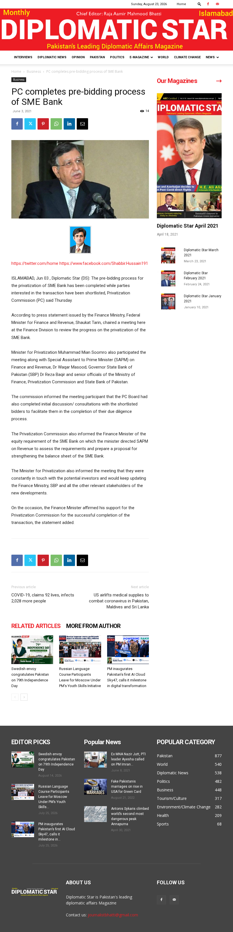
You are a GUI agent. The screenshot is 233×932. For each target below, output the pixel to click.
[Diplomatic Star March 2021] (168, 255)
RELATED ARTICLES (36, 626)
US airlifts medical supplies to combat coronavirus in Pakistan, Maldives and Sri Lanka (119, 600)
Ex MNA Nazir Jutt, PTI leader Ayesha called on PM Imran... (128, 759)
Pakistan (97, 57)
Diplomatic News (52, 57)
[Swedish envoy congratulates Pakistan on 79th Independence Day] (32, 649)
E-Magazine (139, 57)
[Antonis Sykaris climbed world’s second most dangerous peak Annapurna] (95, 814)
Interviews (23, 57)
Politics (117, 57)
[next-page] (24, 697)
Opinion (78, 57)
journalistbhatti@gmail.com (113, 915)
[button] (199, 4)
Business (34, 71)
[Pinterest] (43, 124)
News (210, 57)
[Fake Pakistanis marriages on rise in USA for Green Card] (95, 787)
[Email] (82, 124)
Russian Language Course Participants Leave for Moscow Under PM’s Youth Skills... (53, 797)
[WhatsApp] (56, 124)
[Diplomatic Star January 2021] (168, 301)
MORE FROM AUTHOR (93, 626)
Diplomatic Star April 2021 (188, 226)
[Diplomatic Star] (116, 30)
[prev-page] (14, 697)
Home (181, 4)
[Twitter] (30, 124)
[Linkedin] (69, 124)
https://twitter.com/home (35, 263)
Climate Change (187, 57)
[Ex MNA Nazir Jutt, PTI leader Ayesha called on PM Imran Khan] (95, 759)
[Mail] (217, 4)
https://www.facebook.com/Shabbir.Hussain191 (103, 263)
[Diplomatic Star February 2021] (168, 278)
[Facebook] (208, 4)
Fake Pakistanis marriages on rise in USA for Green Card (127, 786)
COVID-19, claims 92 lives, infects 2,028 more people (42, 598)
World (163, 57)
